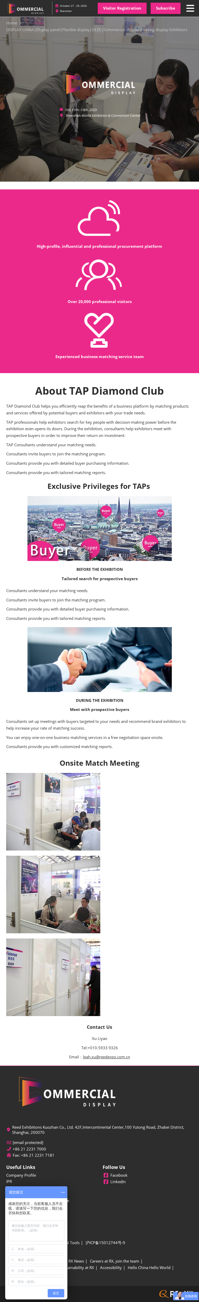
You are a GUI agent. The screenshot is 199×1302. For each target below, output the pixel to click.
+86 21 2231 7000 (29, 1149)
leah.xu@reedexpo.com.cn (106, 1056)
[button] (122, 8)
